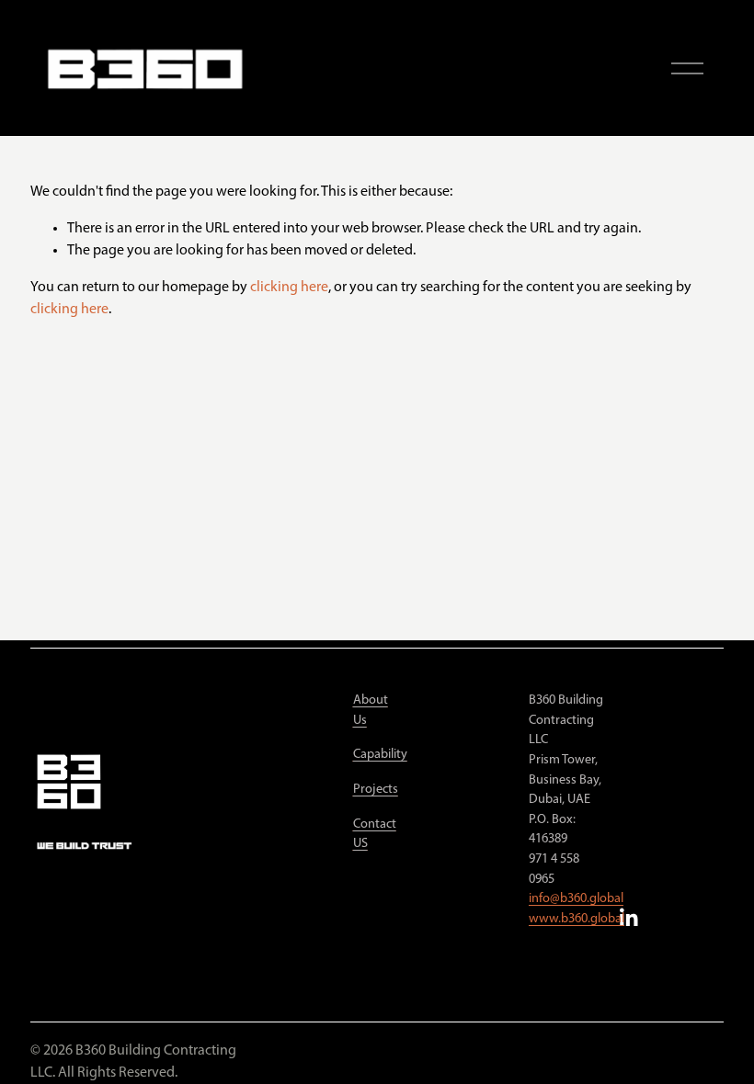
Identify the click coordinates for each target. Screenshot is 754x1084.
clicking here (289, 287)
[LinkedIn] (628, 918)
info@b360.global (576, 899)
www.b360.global (576, 919)
